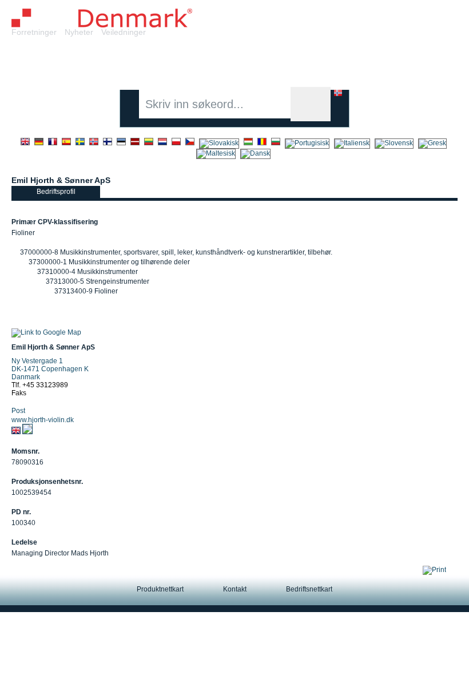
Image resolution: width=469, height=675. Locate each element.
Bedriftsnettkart (309, 589)
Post (18, 411)
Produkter (102, 62)
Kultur (280, 62)
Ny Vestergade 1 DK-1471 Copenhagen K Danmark (50, 369)
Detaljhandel (224, 62)
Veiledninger (123, 32)
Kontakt (235, 589)
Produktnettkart (160, 589)
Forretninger (34, 32)
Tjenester (160, 62)
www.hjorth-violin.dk (42, 420)
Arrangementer (343, 62)
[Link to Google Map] (46, 332)
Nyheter (79, 32)
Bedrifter (46, 62)
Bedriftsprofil (56, 192)
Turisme (409, 62)
